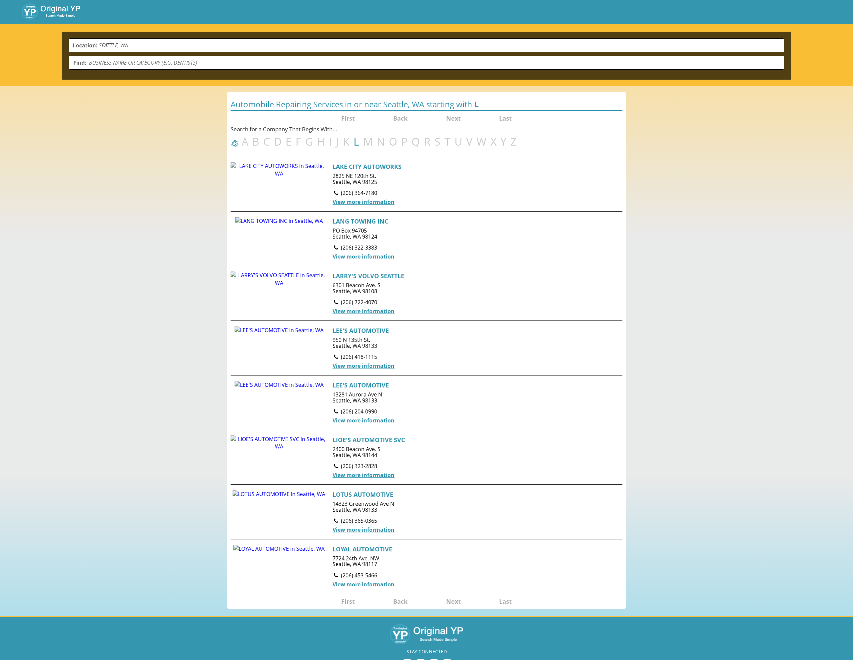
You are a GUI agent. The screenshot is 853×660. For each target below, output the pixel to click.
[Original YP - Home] (426, 634)
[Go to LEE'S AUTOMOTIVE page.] (426, 348)
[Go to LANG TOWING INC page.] (426, 239)
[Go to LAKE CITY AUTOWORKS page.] (426, 184)
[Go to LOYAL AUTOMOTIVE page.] (426, 566)
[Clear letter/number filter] (236, 143)
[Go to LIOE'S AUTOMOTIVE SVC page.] (426, 457)
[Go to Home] (51, 11)
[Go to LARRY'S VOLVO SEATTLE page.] (426, 293)
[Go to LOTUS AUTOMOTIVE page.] (426, 512)
